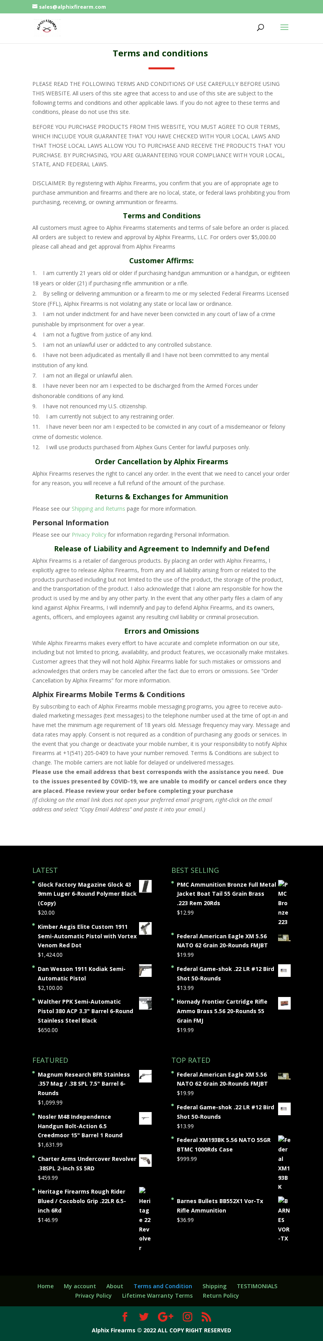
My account (80, 1286)
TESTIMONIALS (257, 1286)
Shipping (214, 1286)
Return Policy (221, 1295)
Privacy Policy (89, 534)
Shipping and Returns (98, 508)
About (114, 1286)
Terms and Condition (163, 1286)
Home (45, 1286)
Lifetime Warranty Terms (157, 1295)
